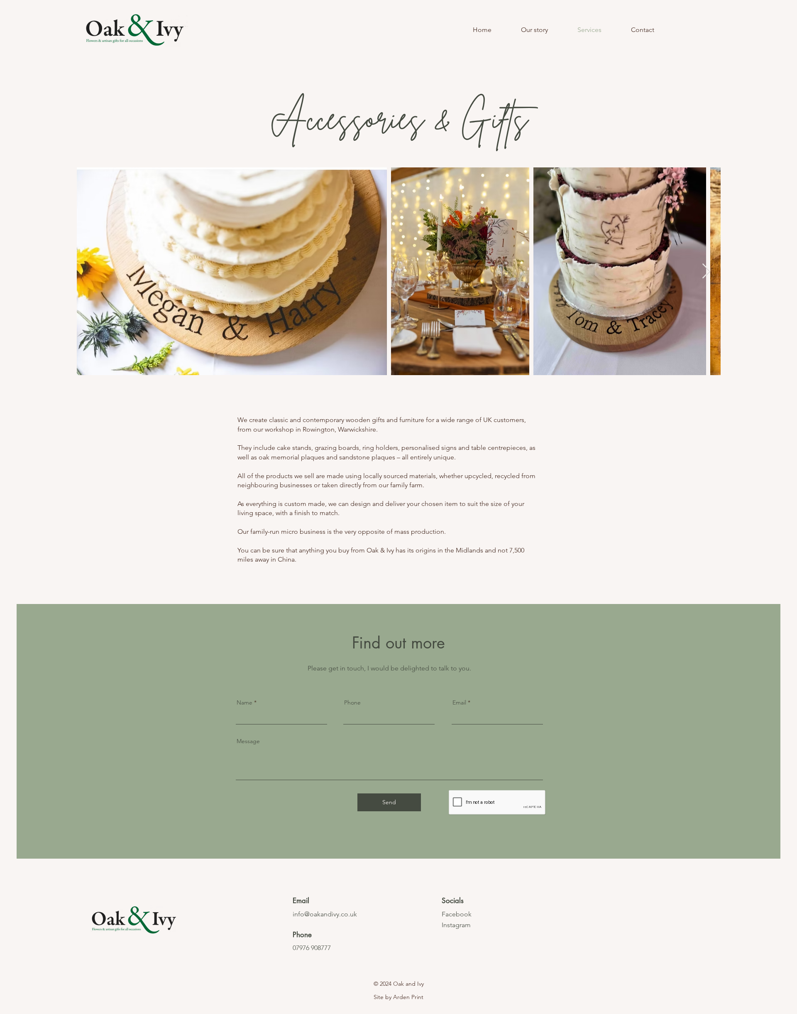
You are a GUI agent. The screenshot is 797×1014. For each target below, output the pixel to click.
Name (244, 702)
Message (248, 741)
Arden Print (408, 997)
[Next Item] (706, 271)
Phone (352, 702)
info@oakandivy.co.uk (325, 914)
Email (459, 702)
